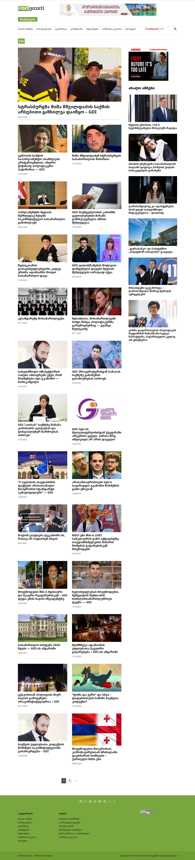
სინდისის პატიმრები (69, 818)
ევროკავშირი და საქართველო (74, 833)
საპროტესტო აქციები (69, 822)
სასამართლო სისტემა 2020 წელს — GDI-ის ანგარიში (39, 646)
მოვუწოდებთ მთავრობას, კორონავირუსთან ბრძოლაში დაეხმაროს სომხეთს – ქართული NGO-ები (94, 754)
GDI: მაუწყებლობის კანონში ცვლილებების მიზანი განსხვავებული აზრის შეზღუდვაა (93, 217)
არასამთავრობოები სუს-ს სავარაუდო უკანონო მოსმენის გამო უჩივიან (95, 485)
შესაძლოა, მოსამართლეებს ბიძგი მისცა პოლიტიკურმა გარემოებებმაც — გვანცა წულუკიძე (94, 323)
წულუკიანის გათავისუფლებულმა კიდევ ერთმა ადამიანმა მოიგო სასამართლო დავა (39, 270)
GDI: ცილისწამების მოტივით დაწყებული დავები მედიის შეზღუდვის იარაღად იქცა (94, 268)
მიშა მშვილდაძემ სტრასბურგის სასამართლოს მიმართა (96, 157)
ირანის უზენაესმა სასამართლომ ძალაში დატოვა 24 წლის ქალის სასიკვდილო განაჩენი (152, 167)
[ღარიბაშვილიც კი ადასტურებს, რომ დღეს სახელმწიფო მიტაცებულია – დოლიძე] (153, 190)
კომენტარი (77, 29)
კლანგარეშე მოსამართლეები (41, 318)
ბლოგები (130, 29)
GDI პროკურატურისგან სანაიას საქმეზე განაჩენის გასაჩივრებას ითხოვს (96, 375)
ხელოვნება (92, 29)
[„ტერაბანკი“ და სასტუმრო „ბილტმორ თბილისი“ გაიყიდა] (153, 232)
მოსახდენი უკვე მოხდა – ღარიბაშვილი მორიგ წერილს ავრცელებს (150, 291)
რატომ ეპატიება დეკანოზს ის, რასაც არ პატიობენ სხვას (41, 537)
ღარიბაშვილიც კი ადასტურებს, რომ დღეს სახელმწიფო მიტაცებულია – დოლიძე (151, 209)
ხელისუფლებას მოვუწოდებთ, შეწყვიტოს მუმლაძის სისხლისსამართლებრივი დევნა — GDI (95, 597)
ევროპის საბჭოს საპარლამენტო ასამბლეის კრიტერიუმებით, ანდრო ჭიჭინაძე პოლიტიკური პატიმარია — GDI (39, 162)
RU (162, 28)
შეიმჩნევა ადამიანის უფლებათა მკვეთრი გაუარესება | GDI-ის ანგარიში (95, 648)
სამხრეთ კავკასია (112, 29)
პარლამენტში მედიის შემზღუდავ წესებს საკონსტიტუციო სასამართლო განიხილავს (41, 217)
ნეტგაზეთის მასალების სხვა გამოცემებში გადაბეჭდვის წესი (149, 856)
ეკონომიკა (61, 29)
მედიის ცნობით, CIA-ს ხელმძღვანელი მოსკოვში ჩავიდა (153, 126)
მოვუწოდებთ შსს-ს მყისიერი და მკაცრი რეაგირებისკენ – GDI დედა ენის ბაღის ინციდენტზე (42, 595)
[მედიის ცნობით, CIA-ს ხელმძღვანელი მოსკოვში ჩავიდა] (153, 108)
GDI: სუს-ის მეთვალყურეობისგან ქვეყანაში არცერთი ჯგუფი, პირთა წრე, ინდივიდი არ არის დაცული (96, 434)
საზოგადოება (44, 29)
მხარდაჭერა (28, 19)
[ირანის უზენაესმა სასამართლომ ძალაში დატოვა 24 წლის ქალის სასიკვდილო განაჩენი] (153, 147)
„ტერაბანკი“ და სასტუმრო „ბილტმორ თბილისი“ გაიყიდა (151, 250)
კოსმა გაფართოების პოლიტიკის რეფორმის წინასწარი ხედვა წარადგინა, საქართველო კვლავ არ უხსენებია (152, 335)
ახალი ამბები (25, 29)
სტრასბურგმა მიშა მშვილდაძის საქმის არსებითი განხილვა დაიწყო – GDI (64, 109)
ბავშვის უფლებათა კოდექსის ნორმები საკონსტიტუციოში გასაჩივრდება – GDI (41, 747)
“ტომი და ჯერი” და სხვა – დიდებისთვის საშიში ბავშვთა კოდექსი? (95, 698)
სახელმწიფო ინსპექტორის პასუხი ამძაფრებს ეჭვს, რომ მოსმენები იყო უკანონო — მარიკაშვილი (40, 377)
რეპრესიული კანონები (70, 830)
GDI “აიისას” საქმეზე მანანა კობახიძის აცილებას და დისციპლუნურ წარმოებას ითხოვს (39, 430)
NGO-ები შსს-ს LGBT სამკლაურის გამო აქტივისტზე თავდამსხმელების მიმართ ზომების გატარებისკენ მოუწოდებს (95, 542)
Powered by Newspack (43, 856)
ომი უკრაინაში (66, 826)
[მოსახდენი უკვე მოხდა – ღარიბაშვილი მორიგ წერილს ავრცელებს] (153, 271)
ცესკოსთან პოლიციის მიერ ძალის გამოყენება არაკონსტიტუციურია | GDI (39, 698)
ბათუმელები (152, 28)
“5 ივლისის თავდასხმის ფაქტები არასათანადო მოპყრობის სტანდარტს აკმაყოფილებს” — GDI (36, 487)
